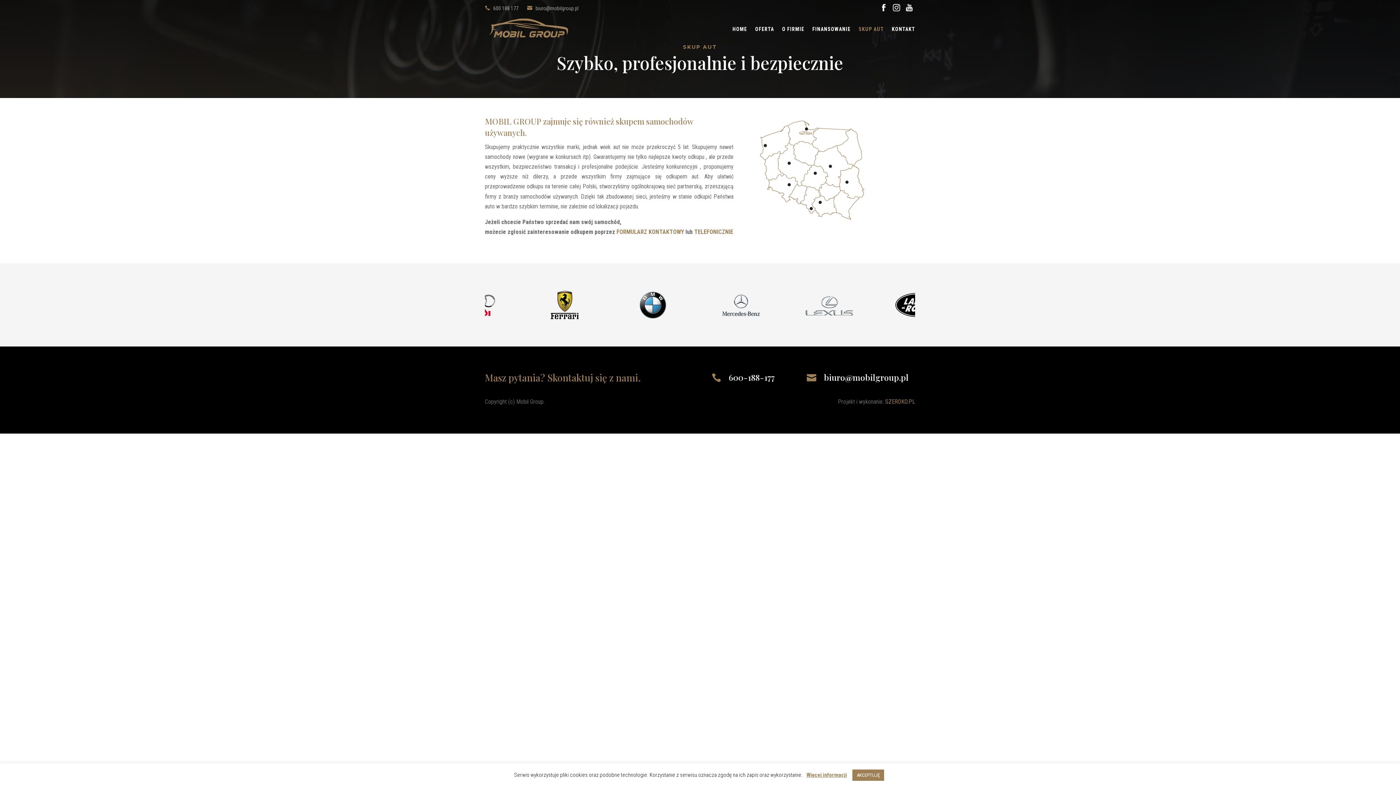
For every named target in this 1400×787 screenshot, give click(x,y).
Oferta (764, 29)
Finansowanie (831, 29)
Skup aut (871, 29)
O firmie (793, 29)
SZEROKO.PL (900, 401)
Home (739, 29)
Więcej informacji (826, 775)
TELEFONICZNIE (713, 231)
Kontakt (903, 29)
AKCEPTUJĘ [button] (868, 775)
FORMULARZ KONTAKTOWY (650, 231)
